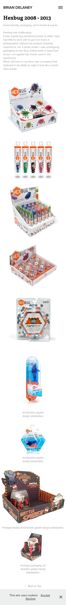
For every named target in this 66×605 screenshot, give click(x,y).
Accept (45, 595)
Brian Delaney (17, 7)
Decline (31, 599)
